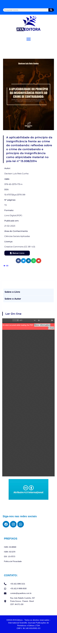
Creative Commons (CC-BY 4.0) (19, 246)
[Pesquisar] (51, 10)
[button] (28, 39)
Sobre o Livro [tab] (12, 292)
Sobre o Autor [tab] (13, 298)
